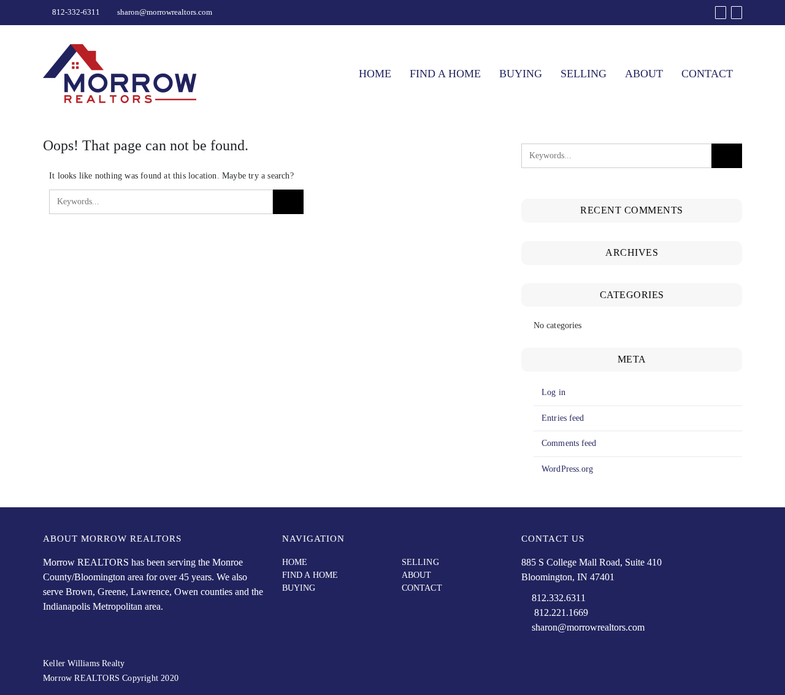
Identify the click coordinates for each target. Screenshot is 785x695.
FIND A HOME (445, 73)
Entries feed (563, 418)
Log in (553, 392)
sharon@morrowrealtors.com (164, 12)
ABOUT (644, 73)
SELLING (584, 73)
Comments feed (569, 443)
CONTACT (707, 73)
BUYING (520, 73)
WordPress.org (567, 469)
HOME (375, 73)
